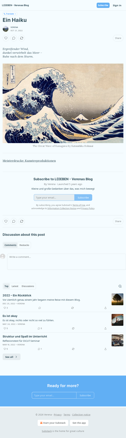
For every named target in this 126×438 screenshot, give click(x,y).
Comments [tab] (10, 245)
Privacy (58, 414)
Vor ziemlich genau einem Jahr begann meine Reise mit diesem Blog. (41, 299)
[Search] (120, 286)
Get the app (79, 422)
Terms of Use (79, 205)
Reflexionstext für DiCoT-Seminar (21, 340)
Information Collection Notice (62, 208)
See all (9, 356)
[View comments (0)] (13, 38)
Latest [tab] (15, 286)
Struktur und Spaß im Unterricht (25, 336)
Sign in (117, 5)
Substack (47, 431)
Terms (66, 414)
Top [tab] (6, 286)
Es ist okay (10, 316)
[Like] (6, 38)
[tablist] (17, 245)
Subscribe (103, 5)
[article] (63, 301)
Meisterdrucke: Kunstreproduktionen (29, 160)
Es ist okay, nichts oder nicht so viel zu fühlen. (28, 320)
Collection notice (81, 414)
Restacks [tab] (24, 245)
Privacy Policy (87, 208)
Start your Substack (54, 422)
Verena (14, 27)
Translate (10, 13)
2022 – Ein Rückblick (17, 295)
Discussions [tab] (28, 286)
